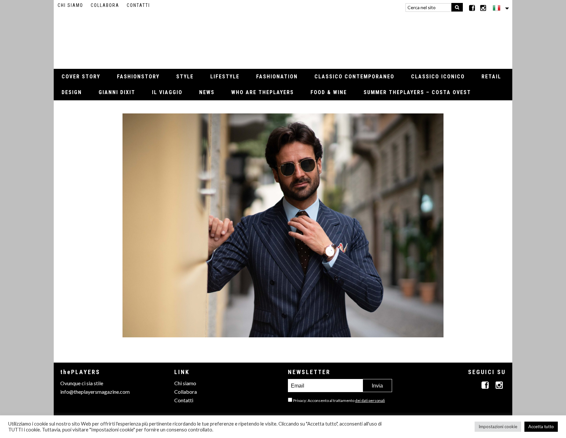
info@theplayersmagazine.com (95, 391)
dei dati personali (370, 400)
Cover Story (81, 76)
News (207, 92)
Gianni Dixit (117, 92)
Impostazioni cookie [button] (498, 426)
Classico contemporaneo (354, 76)
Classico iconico (438, 76)
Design (72, 92)
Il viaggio (167, 92)
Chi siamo (70, 5)
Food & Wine (329, 92)
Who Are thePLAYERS (262, 92)
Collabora (105, 5)
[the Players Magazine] (283, 37)
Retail (491, 76)
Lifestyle (224, 76)
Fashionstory (138, 76)
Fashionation (277, 76)
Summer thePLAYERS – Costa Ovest (417, 92)
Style (185, 76)
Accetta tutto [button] (541, 426)
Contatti (138, 5)
